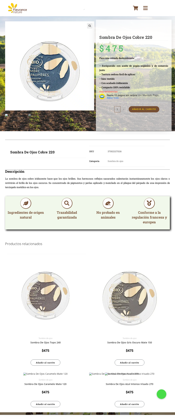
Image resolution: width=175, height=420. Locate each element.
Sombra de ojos (115, 161)
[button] (89, 26)
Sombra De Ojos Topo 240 (45, 342)
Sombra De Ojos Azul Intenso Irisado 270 (129, 384)
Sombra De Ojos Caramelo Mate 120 (45, 384)
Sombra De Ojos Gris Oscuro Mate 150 (129, 342)
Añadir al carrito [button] (45, 362)
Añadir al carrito (144, 109)
